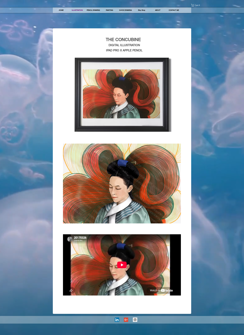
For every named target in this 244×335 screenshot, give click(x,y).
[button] (196, 5)
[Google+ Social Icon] (126, 320)
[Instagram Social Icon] (135, 320)
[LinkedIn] (117, 320)
